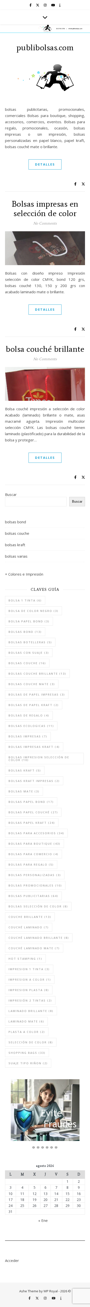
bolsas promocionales (35, 885)
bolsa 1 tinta (25, 600)
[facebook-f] (31, 5)
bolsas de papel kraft (33, 705)
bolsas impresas (27, 736)
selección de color (30, 1042)
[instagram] (45, 5)
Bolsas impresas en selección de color (45, 208)
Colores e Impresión (25, 574)
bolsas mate (24, 791)
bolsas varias (16, 556)
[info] (59, 5)
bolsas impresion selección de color (38, 758)
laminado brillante (31, 1011)
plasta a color (26, 1032)
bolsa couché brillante (45, 349)
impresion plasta (28, 990)
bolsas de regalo (28, 715)
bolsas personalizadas (34, 875)
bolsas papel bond (31, 802)
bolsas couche (17, 533)
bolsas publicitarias (33, 896)
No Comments (45, 223)
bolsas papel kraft (31, 823)
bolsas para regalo (31, 864)
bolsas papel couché (33, 812)
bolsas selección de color (38, 906)
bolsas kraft (15, 544)
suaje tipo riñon (28, 1063)
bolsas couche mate (31, 684)
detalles (45, 164)
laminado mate (26, 1021)
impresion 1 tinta (29, 969)
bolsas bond (15, 521)
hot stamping (25, 958)
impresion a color (29, 979)
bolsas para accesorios (36, 833)
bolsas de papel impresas (36, 694)
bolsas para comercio (33, 854)
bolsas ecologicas (31, 726)
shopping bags (27, 1053)
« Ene (43, 1220)
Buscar (11, 494)
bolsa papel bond (29, 621)
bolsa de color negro (33, 611)
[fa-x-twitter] (38, 5)
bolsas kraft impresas (34, 781)
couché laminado (28, 927)
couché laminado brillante (38, 938)
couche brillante (29, 917)
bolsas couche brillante (37, 673)
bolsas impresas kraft (34, 747)
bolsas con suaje (28, 652)
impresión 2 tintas (30, 1000)
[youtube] (53, 5)
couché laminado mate (34, 948)
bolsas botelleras (30, 642)
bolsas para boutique (34, 843)
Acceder (12, 1260)
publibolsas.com (45, 48)
